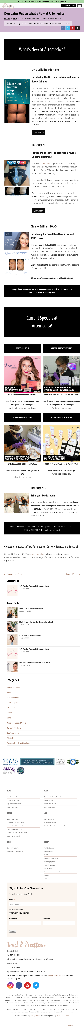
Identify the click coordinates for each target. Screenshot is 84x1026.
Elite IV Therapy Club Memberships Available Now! (36, 622)
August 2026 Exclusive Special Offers (31, 608)
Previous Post (14, 574)
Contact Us (68, 5)
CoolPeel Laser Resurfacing (15, 822)
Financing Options (50, 862)
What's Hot (11, 738)
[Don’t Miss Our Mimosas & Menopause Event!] (12, 590)
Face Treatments (57, 23)
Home (7, 18)
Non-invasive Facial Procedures (17, 797)
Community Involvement (52, 872)
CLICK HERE (33, 292)
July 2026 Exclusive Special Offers (30, 635)
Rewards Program (49, 865)
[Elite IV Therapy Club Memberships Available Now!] (12, 626)
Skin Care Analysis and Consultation (55, 826)
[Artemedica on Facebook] (19, 985)
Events (9, 692)
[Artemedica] (8, 6)
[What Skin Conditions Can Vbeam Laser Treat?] (12, 666)
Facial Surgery (12, 702)
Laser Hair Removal (13, 836)
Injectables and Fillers (14, 804)
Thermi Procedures (50, 804)
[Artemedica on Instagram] (10, 985)
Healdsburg (12, 950)
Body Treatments (41, 23)
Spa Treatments (13, 733)
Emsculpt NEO (46, 163)
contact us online (37, 554)
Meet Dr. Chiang (49, 851)
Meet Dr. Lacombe (49, 848)
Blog (15, 18)
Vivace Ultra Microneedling (15, 826)
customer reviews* (56, 975)
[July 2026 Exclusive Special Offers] (12, 639)
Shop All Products (13, 848)
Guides (9, 712)
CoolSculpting (48, 800)
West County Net (63, 1016)
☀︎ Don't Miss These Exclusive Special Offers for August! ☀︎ (42, 1)
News (68, 23)
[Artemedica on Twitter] (36, 985)
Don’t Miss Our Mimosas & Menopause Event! (34, 586)
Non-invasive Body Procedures (53, 797)
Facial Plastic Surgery (13, 800)
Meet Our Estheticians (51, 855)
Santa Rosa (12, 963)
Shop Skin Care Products (15, 851)
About (46, 841)
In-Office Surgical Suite (51, 858)
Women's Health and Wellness (18, 743)
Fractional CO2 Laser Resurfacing (17, 833)
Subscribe (12, 931)
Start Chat (70, 1025)
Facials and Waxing (50, 822)
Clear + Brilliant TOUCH (14, 829)
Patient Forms (48, 868)
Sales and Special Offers (16, 723)
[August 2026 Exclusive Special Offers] (12, 612)
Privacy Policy (34, 1016)
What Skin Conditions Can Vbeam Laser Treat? (34, 662)
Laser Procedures (12, 807)
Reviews (46, 875)
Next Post (72, 574)
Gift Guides (11, 707)
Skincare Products (14, 728)
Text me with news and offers (20, 913)
